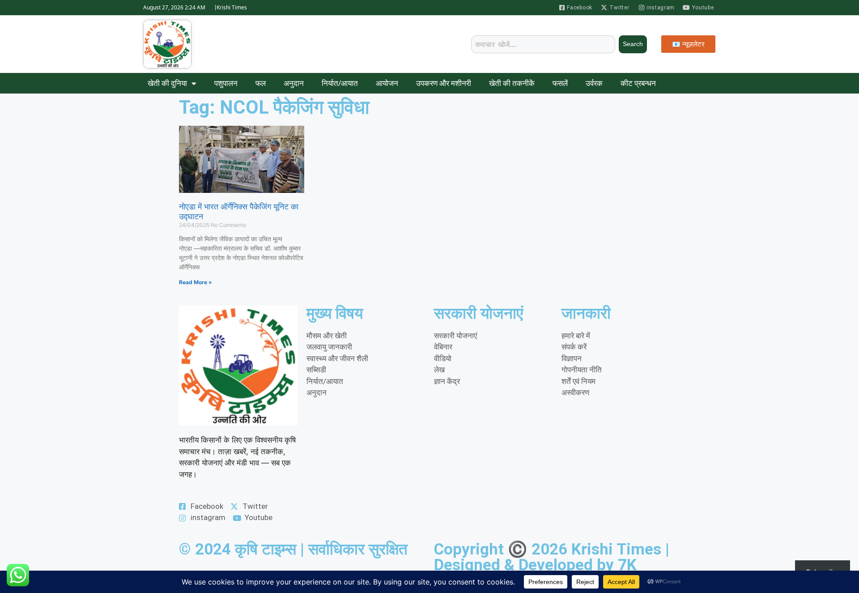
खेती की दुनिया (167, 83)
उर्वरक (594, 83)
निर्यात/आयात (340, 83)
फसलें (560, 83)
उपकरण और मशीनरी (443, 83)
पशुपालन (226, 83)
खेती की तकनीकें (512, 83)
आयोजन (387, 83)
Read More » (195, 282)
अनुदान (294, 83)
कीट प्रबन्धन (638, 83)
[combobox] (543, 44)
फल (260, 83)
